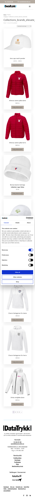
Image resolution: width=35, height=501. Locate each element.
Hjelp (6, 489)
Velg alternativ (17, 65)
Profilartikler (17, 458)
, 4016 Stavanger (17, 446)
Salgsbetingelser (12, 489)
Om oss (12, 487)
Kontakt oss (19, 487)
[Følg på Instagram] (27, 495)
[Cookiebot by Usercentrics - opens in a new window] (26, 218)
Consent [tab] (6, 222)
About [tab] (29, 222)
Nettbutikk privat (17, 466)
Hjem (5, 14)
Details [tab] (18, 222)
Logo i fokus (20, 187)
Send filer (26, 487)
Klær (17, 464)
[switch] (30, 255)
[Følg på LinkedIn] (30, 495)
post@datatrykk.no (17, 444)
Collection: (14, 187)
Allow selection (17, 277)
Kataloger (18, 460)
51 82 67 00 (17, 442)
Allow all (17, 272)
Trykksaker (17, 462)
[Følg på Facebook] (23, 495)
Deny (17, 281)
